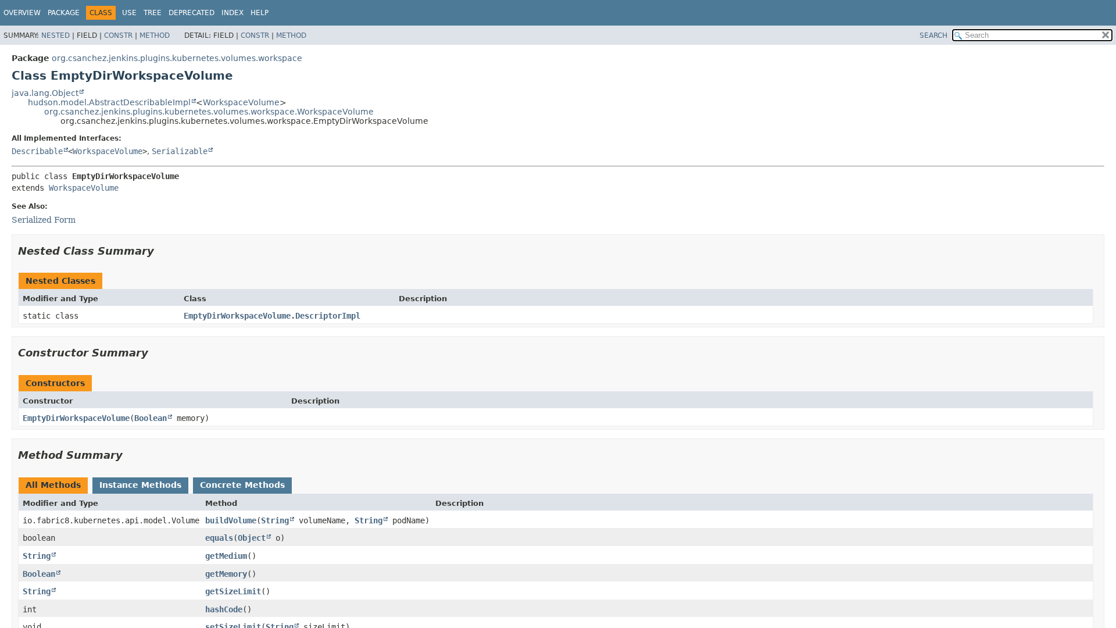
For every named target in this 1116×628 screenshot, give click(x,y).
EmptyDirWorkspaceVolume (76, 418)
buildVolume (230, 520)
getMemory (226, 574)
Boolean (150, 418)
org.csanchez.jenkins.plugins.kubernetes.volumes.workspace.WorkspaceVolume (209, 111)
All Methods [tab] (53, 485)
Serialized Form (44, 219)
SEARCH (933, 35)
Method (155, 35)
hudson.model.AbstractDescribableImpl (109, 102)
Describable (37, 151)
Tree (153, 13)
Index (232, 13)
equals (219, 538)
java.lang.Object (45, 93)
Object (252, 538)
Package (64, 13)
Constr (118, 35)
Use (129, 13)
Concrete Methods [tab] (242, 485)
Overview (22, 13)
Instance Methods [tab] (140, 485)
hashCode (223, 609)
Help (260, 13)
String (275, 520)
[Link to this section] (162, 251)
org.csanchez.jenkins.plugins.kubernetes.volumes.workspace (177, 58)
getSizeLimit (233, 591)
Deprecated (191, 13)
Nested (55, 35)
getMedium (226, 556)
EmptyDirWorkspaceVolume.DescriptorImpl (272, 315)
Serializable (180, 151)
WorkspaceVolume (241, 102)
